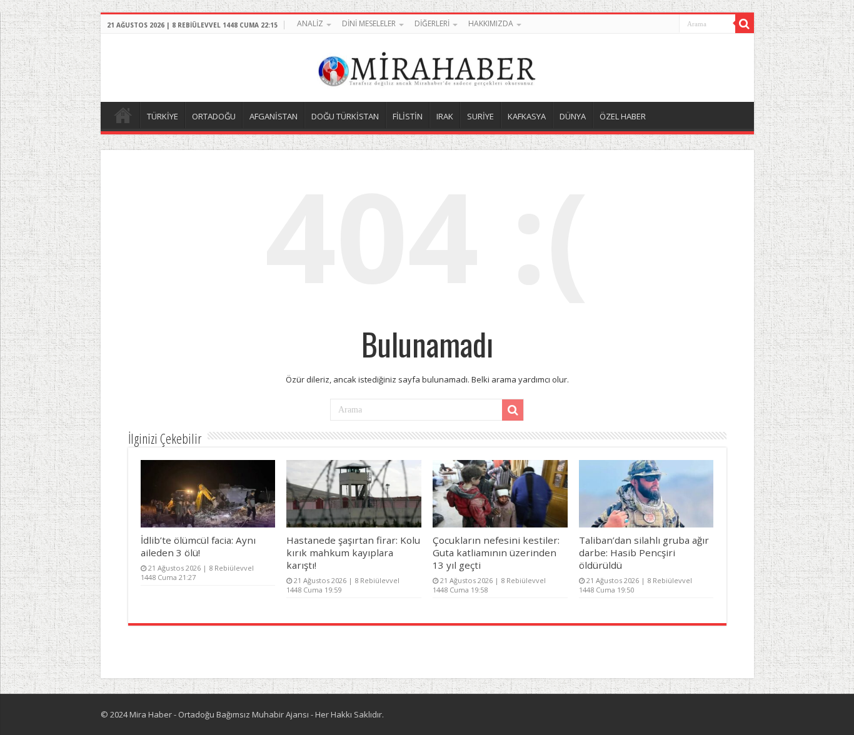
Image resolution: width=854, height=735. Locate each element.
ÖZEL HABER (623, 116)
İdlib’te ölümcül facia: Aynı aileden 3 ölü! (198, 546)
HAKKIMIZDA (490, 23)
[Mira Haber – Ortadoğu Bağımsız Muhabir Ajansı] (427, 66)
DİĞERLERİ (432, 23)
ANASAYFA (123, 115)
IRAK (444, 116)
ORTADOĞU (214, 116)
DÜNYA (573, 116)
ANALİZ (310, 23)
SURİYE (480, 116)
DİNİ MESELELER (369, 23)
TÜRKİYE (162, 116)
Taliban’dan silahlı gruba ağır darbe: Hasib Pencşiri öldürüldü (644, 552)
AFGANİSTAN (273, 116)
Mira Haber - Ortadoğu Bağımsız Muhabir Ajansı (219, 714)
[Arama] (744, 23)
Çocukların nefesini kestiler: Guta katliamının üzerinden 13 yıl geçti (496, 552)
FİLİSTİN (408, 116)
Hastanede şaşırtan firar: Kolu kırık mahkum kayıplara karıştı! (353, 552)
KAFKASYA (527, 116)
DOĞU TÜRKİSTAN (345, 116)
